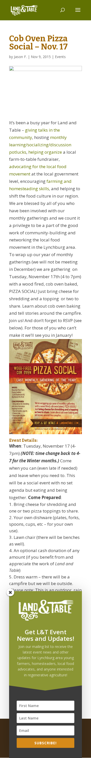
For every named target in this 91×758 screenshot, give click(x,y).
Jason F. (20, 56)
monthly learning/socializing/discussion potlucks (40, 144)
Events (60, 56)
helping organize (45, 152)
